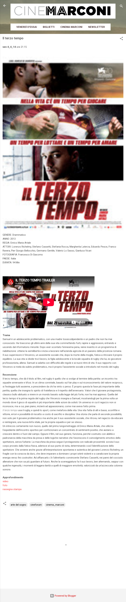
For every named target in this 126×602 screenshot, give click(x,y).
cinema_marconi (55, 504)
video (5, 481)
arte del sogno (18, 504)
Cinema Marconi (71, 27)
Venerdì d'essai (26, 27)
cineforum (36, 504)
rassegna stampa (12, 489)
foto (5, 485)
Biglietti (48, 27)
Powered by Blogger (65, 595)
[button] (121, 39)
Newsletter (96, 27)
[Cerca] (121, 7)
